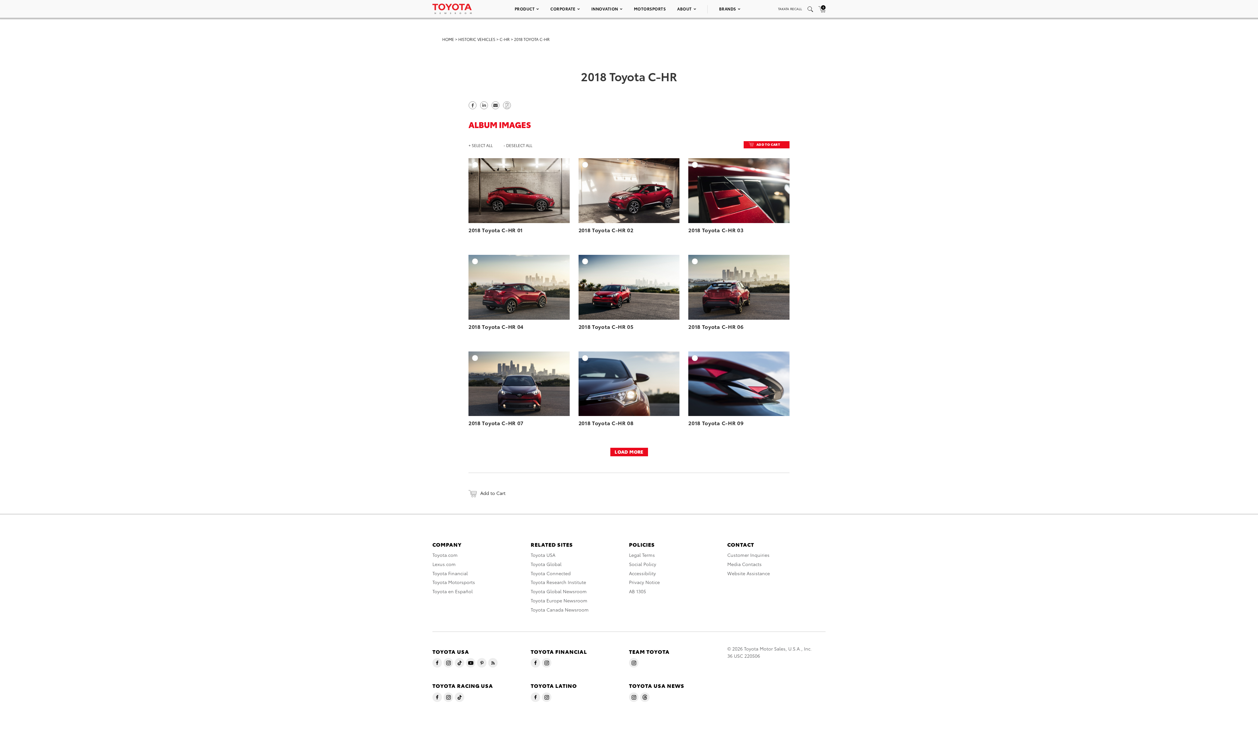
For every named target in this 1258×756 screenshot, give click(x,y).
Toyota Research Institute (558, 582)
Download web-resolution (550, 182)
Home (448, 39)
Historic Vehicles (476, 39)
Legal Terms (642, 555)
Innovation (604, 8)
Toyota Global (546, 564)
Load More (629, 451)
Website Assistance (748, 573)
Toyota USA (543, 555)
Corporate (563, 8)
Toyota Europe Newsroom (559, 600)
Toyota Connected (551, 573)
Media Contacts (744, 564)
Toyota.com (445, 555)
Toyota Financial (450, 573)
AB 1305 (637, 591)
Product (525, 8)
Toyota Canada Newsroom (560, 609)
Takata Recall (790, 8)
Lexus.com (444, 564)
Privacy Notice (644, 582)
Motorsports (650, 8)
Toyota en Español (452, 591)
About (684, 8)
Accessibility (642, 573)
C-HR (505, 39)
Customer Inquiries (748, 555)
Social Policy (642, 564)
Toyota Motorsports (453, 582)
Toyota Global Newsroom (559, 591)
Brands (727, 8)
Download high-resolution (549, 176)
